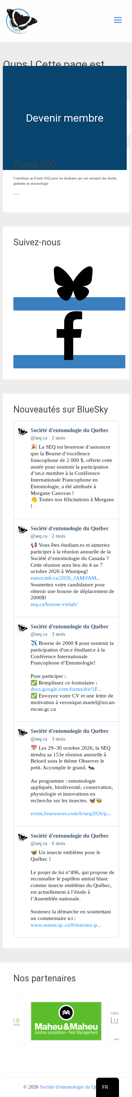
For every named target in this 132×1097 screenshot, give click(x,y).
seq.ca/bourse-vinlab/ (54, 604)
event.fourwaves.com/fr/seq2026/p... (71, 813)
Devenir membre (64, 118)
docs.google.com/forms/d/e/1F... (66, 689)
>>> (16, 194)
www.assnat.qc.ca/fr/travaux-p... (66, 925)
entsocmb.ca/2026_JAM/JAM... (65, 578)
